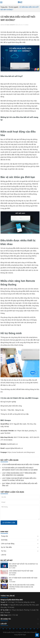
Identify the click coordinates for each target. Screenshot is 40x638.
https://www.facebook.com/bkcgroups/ (21, 452)
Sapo (24, 634)
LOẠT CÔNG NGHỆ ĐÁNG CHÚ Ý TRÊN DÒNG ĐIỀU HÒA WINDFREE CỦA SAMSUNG (19, 474)
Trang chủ (4, 536)
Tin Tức (3, 551)
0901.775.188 (13, 615)
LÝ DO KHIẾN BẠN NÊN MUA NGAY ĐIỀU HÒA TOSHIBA (20, 464)
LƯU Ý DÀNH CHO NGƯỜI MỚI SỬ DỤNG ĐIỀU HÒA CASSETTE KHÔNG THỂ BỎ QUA (19, 479)
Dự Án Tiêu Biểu (6, 547)
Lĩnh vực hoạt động (7, 543)
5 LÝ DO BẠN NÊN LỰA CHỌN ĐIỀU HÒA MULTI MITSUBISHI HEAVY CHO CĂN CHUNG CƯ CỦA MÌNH (20, 469)
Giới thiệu (4, 540)
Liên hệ (3, 555)
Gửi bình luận (9, 522)
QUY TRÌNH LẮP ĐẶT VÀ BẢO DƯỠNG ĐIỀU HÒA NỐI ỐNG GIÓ (19, 484)
